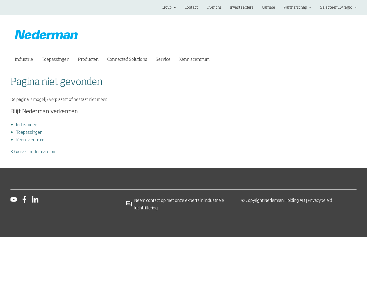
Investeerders (241, 7)
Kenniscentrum (30, 139)
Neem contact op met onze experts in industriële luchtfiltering (179, 204)
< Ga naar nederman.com (33, 151)
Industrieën (26, 124)
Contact (191, 7)
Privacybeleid (320, 200)
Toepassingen (29, 132)
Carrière (268, 7)
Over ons (214, 7)
